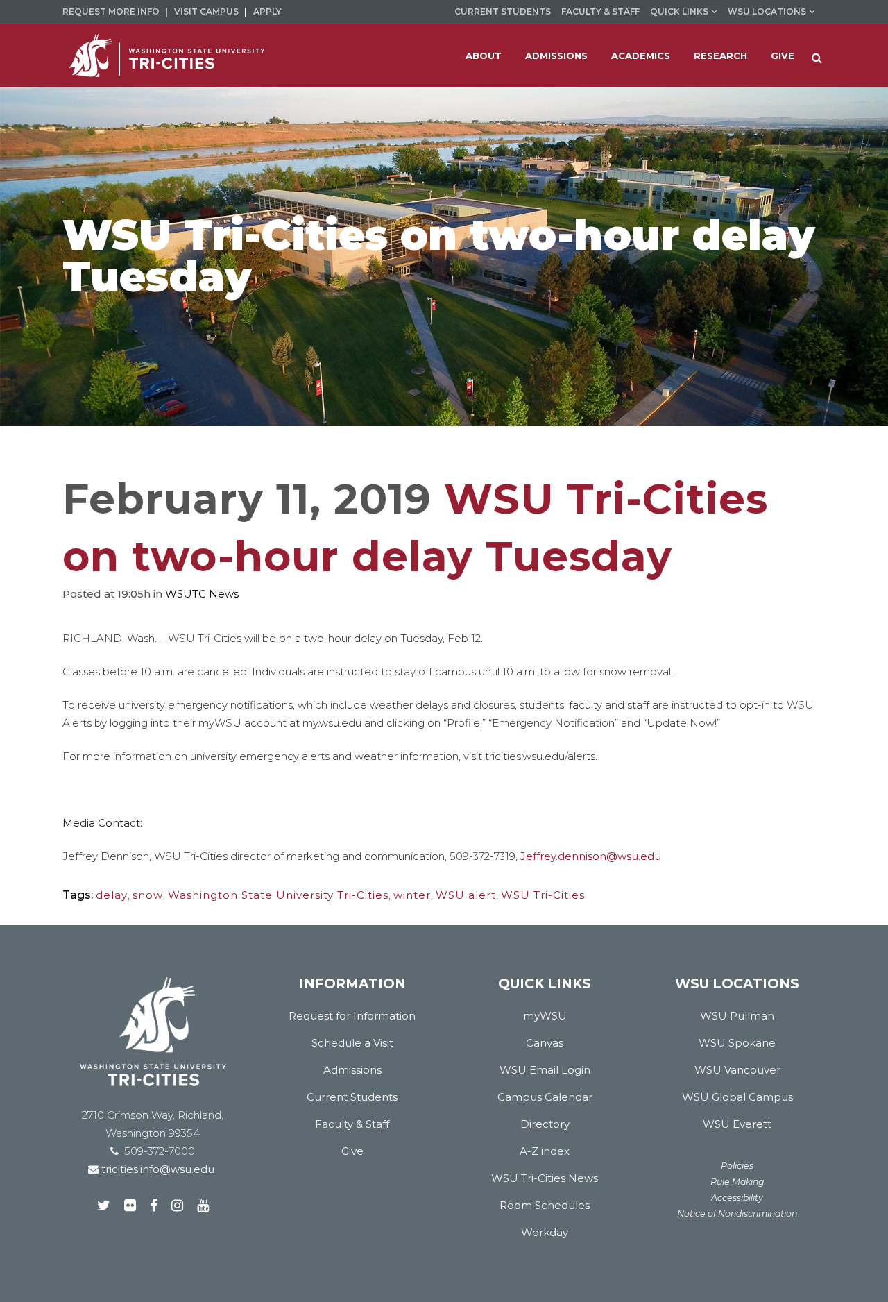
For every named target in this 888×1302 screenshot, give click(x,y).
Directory (545, 1124)
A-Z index (545, 1151)
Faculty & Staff (600, 11)
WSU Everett (737, 1124)
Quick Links (679, 11)
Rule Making (737, 1181)
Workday (544, 1232)
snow (148, 895)
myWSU (545, 1015)
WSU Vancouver (737, 1069)
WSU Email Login (545, 1069)
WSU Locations (767, 11)
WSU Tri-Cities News (544, 1178)
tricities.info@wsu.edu (156, 1169)
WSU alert (466, 895)
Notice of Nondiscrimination (737, 1213)
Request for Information (352, 1015)
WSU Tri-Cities (543, 895)
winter (412, 895)
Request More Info (111, 11)
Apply (267, 11)
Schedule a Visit (352, 1042)
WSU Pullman (737, 1015)
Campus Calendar (544, 1097)
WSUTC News (202, 593)
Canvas (544, 1042)
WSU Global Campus (737, 1097)
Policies (737, 1165)
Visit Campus (206, 11)
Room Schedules (545, 1205)
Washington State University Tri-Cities (278, 895)
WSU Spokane (737, 1042)
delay (112, 895)
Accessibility (737, 1197)
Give (352, 1151)
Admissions (352, 1069)
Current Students (502, 11)
